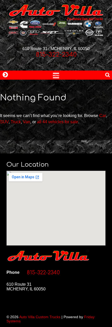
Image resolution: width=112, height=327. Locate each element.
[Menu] (56, 75)
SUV (4, 122)
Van (26, 122)
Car (102, 115)
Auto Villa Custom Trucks (39, 317)
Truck (16, 122)
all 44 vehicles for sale (57, 122)
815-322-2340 (56, 54)
